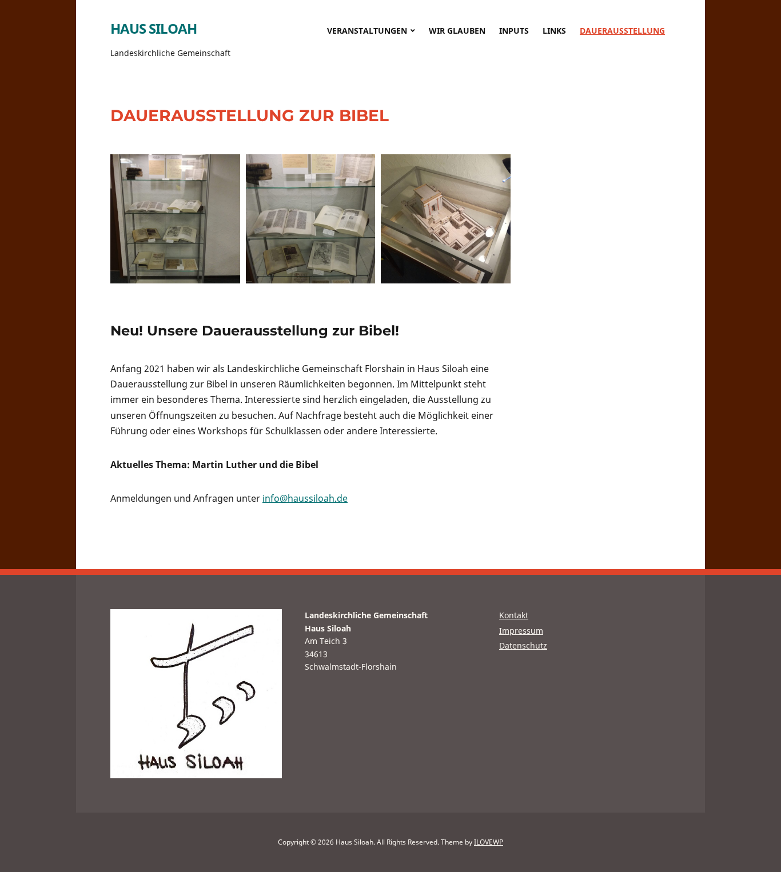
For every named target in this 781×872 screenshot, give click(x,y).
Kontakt (513, 615)
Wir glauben (457, 30)
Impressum (521, 630)
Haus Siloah (153, 28)
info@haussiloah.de (305, 498)
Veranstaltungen (367, 30)
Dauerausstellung (622, 30)
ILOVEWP (488, 842)
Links (554, 30)
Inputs (514, 30)
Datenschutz (523, 645)
